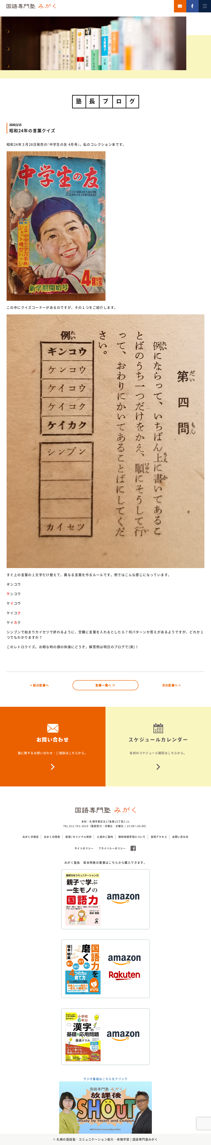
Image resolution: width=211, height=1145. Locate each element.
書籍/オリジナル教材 (78, 837)
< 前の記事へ (39, 685)
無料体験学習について (132, 837)
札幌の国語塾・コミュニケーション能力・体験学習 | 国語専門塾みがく (107, 1139)
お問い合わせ (180, 837)
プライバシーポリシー (112, 848)
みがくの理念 (30, 837)
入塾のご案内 (105, 837)
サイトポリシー (84, 848)
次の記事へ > (171, 685)
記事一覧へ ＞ (106, 685)
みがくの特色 (52, 837)
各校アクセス (159, 837)
